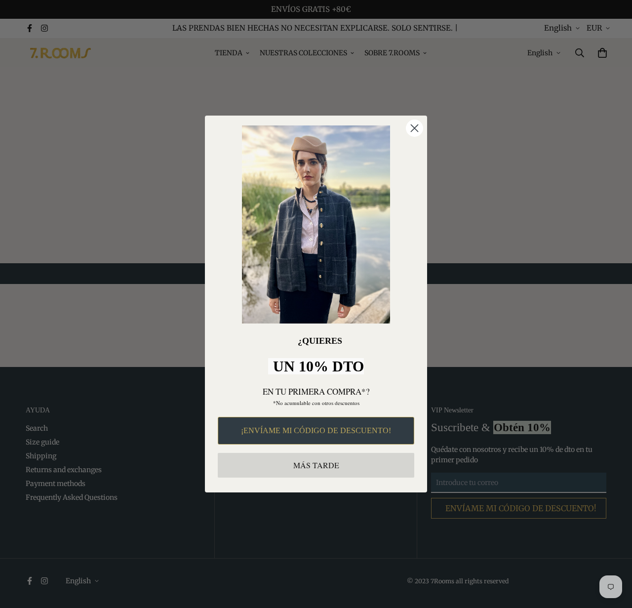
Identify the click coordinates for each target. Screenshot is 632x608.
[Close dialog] (414, 128)
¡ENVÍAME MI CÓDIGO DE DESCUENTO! (316, 430)
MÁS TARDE (316, 465)
